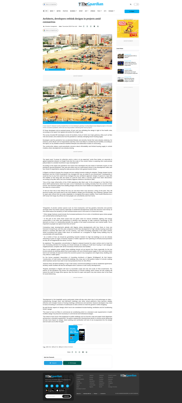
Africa (78, 385)
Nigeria (91, 387)
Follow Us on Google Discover (51, 30)
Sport (81, 11)
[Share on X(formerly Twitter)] (87, 26)
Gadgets (110, 383)
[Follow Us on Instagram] (57, 386)
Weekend (110, 377)
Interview (110, 379)
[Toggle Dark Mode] (136, 4)
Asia (78, 387)
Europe (91, 377)
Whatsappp (73, 363)
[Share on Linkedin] (97, 26)
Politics (65, 11)
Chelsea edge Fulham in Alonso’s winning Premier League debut (130, 64)
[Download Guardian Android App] (50, 390)
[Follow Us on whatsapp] (67, 386)
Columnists (92, 385)
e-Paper (132, 11)
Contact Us (102, 393)
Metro (59, 11)
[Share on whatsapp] (90, 26)
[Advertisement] (77, 287)
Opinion (92, 11)
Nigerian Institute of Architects (66, 346)
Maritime (101, 385)
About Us (79, 393)
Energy (78, 381)
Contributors (80, 375)
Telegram (54, 363)
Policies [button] (95, 393)
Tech (99, 11)
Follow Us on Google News (51, 4)
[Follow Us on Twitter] (51, 386)
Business (73, 11)
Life (86, 11)
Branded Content (81, 388)
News (51, 11)
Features (101, 375)
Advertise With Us (87, 393)
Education (92, 381)
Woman (111, 11)
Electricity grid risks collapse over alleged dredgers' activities (129, 80)
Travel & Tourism (112, 375)
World (100, 387)
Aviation (79, 377)
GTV (105, 11)
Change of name (112, 387)
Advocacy (79, 383)
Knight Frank (56, 346)
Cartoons (92, 383)
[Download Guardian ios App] (60, 390)
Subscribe (66, 396)
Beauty (91, 379)
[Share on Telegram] (94, 26)
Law (109, 385)
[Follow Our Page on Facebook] (46, 386)
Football (101, 379)
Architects (49, 346)
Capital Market (80, 379)
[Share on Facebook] (83, 26)
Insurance (101, 383)
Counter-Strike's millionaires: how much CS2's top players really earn (131, 72)
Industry (101, 381)
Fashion (101, 377)
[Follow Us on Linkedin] (62, 386)
